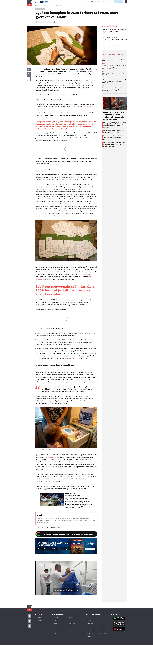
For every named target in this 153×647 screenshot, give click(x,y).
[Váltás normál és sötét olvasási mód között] (111, 2)
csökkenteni (53, 457)
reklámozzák (88, 340)
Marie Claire (72, 630)
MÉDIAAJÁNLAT (91, 636)
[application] (66, 578)
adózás (52, 5)
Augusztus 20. (96, 1)
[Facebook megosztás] (29, 69)
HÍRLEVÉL (89, 620)
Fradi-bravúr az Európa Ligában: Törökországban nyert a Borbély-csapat (113, 137)
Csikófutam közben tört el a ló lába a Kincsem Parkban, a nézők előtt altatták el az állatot (115, 144)
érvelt (85, 379)
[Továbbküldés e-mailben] (29, 74)
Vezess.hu (56, 623)
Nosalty (56, 630)
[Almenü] (36, 2)
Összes (120, 54)
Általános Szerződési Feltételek (96, 633)
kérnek (50, 479)
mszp (45, 5)
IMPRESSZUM (90, 623)
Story (70, 620)
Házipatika (72, 617)
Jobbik (38, 5)
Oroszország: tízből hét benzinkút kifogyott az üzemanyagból (113, 131)
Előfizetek (118, 1)
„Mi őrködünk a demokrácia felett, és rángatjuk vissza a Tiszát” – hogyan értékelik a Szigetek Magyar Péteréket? (114, 124)
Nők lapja (71, 626)
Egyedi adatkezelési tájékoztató (96, 630)
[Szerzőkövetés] (54, 22)
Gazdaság (40, 9)
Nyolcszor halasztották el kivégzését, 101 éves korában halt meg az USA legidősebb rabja (113, 115)
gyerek (59, 5)
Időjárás (88, 1)
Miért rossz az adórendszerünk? (72, 495)
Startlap (56, 617)
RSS (88, 617)
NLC (55, 633)
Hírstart (56, 620)
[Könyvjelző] (29, 78)
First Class (57, 626)
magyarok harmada (48, 356)
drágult (72, 358)
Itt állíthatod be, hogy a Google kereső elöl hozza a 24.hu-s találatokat (68, 534)
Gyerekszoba (72, 623)
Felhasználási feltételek (94, 626)
